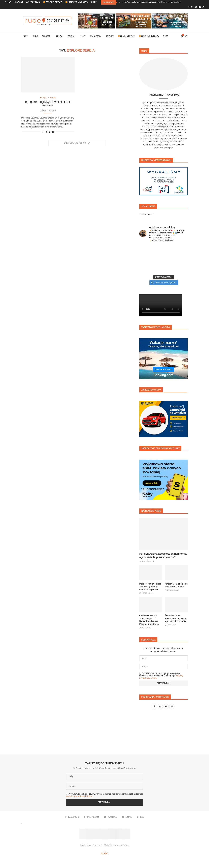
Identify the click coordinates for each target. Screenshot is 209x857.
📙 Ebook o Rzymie (52, 2)
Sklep (94, 2)
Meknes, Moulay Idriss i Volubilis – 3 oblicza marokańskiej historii (150, 587)
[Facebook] (188, 7)
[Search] (186, 36)
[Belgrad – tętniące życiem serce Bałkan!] (48, 74)
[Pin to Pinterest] (49, 132)
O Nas (8, 2)
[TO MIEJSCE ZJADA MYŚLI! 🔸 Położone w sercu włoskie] (151, 265)
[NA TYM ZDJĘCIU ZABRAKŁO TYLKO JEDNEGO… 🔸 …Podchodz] (176, 265)
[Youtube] (196, 7)
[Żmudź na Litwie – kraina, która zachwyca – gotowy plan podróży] (176, 604)
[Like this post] (43, 132)
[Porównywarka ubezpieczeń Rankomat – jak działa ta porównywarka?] (163, 534)
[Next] (122, 2)
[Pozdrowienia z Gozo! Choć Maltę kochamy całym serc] (192, 742)
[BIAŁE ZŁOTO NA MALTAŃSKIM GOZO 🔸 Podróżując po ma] (176, 251)
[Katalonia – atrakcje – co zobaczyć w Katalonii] (176, 572)
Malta (59, 36)
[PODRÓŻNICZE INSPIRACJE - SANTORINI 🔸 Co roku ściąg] (151, 251)
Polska (71, 36)
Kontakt (18, 2)
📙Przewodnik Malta (76, 2)
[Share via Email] (53, 132)
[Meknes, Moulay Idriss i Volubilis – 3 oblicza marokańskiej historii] (150, 572)
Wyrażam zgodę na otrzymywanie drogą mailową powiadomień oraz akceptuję (161, 675)
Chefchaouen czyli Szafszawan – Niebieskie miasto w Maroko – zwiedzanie (149, 620)
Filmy (82, 36)
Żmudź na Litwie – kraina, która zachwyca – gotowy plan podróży (175, 618)
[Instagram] (192, 7)
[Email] (200, 7)
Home (25, 36)
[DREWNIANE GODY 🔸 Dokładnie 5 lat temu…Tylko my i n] (157, 742)
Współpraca (33, 2)
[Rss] (203, 7)
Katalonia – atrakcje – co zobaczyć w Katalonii (176, 585)
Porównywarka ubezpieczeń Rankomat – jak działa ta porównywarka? (152, 2)
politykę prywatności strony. (79, 796)
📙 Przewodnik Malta (149, 36)
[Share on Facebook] (46, 132)
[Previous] (119, 2)
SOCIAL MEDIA (146, 214)
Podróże (46, 36)
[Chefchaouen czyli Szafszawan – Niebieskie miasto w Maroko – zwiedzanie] (150, 604)
